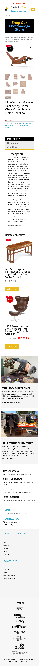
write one (30, 482)
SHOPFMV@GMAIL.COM (13, 524)
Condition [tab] (12, 147)
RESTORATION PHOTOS (11, 403)
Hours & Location (8, 540)
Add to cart (12, 289)
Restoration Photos (9, 578)
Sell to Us (6, 570)
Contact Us (6, 567)
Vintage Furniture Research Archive (20, 37)
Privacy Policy (7, 554)
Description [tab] (13, 138)
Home (7, 37)
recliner (7, 128)
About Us (6, 573)
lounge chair (24, 125)
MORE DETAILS (8, 459)
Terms (5, 551)
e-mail (12, 455)
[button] (30, 47)
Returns (5, 548)
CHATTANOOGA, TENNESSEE (19, 513)
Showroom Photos (9, 576)
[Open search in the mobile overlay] (19, 16)
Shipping (6, 546)
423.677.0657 (12, 522)
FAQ (4, 543)
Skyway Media (26, 661)
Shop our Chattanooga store (19, 11)
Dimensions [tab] (14, 142)
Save (9, 46)
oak (30, 125)
